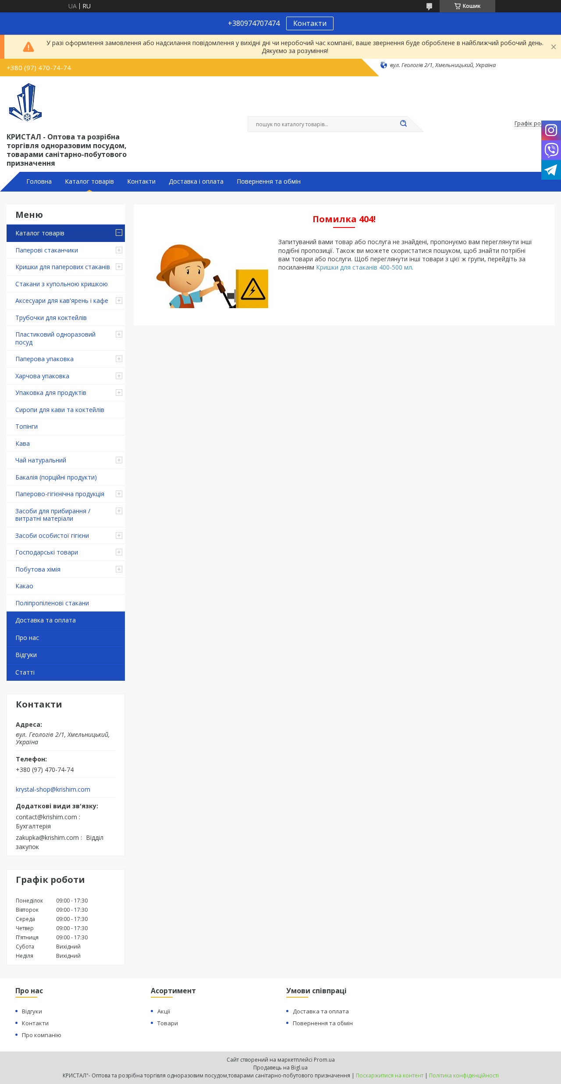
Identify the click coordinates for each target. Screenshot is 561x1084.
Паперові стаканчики (46, 250)
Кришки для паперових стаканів (62, 267)
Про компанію (41, 1035)
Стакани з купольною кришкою (61, 284)
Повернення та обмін (269, 181)
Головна (39, 181)
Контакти (310, 23)
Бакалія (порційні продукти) (56, 477)
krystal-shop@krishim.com (53, 789)
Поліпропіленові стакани (52, 603)
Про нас (27, 637)
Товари (167, 1023)
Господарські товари (46, 552)
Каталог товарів (89, 181)
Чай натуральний (40, 460)
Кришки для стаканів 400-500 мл (364, 267)
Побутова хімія (37, 569)
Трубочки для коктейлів (51, 317)
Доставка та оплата (45, 620)
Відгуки (26, 654)
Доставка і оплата (196, 181)
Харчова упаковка (42, 376)
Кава (22, 443)
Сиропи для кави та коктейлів (59, 409)
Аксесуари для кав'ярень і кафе (61, 300)
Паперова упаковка (44, 359)
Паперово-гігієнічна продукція (59, 494)
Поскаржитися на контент (389, 1075)
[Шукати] (403, 124)
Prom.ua (324, 1059)
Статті (25, 672)
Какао (24, 586)
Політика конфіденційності (464, 1075)
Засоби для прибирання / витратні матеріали (52, 515)
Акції (163, 1011)
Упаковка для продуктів (50, 392)
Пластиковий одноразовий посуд (55, 338)
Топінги (26, 426)
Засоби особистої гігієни (52, 535)
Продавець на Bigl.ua (280, 1067)
